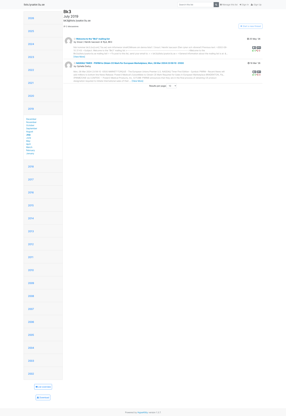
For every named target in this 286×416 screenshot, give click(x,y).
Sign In (245, 4)
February (30, 150)
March (29, 147)
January (30, 153)
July (28, 134)
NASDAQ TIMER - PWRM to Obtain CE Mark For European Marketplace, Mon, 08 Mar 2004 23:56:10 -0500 (130, 63)
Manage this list (230, 4)
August (29, 131)
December (31, 119)
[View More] (79, 56)
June (28, 137)
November (31, 122)
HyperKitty (142, 412)
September (31, 128)
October (30, 125)
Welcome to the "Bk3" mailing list (93, 39)
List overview (44, 386)
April (28, 144)
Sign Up (257, 4)
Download (44, 397)
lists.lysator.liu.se (34, 4)
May (28, 141)
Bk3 (67, 11)
